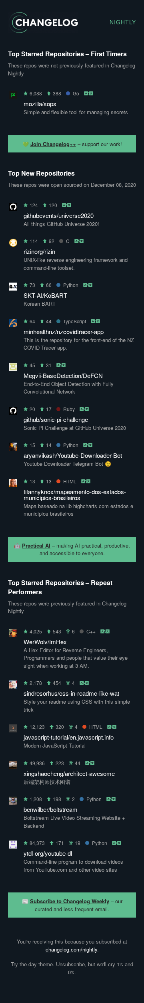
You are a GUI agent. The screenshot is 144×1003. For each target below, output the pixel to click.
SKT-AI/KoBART (45, 295)
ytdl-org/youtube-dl (48, 853)
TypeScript (74, 321)
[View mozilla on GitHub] (13, 96)
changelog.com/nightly (71, 949)
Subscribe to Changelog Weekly (69, 901)
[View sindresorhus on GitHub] (13, 685)
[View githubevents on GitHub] (13, 208)
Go (76, 93)
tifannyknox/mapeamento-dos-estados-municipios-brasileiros (75, 494)
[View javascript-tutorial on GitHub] (13, 729)
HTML (69, 481)
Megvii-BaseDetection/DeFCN (63, 375)
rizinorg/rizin (39, 251)
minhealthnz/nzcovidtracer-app (64, 331)
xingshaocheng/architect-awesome (69, 773)
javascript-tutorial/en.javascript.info (69, 737)
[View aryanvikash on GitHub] (13, 448)
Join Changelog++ (53, 144)
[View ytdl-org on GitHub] (13, 846)
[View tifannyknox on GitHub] (13, 484)
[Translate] (89, 93)
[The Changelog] (43, 30)
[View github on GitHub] (13, 412)
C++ (91, 631)
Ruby (69, 409)
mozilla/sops (40, 103)
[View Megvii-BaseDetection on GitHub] (13, 368)
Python (70, 284)
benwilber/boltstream (51, 809)
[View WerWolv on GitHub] (13, 634)
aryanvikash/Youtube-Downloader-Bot (73, 455)
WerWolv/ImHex (45, 641)
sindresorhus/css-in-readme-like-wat (71, 693)
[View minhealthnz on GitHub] (13, 324)
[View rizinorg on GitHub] (13, 244)
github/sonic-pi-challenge (56, 419)
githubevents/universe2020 (59, 215)
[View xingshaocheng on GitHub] (13, 766)
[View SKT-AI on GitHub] (13, 288)
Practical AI (36, 545)
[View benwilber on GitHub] (13, 802)
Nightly (123, 22)
